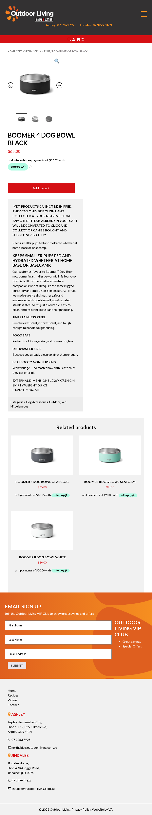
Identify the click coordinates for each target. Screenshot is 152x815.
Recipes (13, 695)
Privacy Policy (81, 809)
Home (11, 51)
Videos (12, 700)
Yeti (20, 51)
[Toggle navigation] (143, 14)
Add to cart (41, 188)
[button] (69, 39)
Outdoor (54, 402)
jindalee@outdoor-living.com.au (33, 788)
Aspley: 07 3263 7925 (61, 25)
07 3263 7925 (20, 739)
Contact (13, 705)
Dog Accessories (37, 402)
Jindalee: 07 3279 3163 (95, 25)
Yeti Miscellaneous (37, 51)
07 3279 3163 (20, 780)
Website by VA (102, 809)
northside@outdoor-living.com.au (34, 747)
